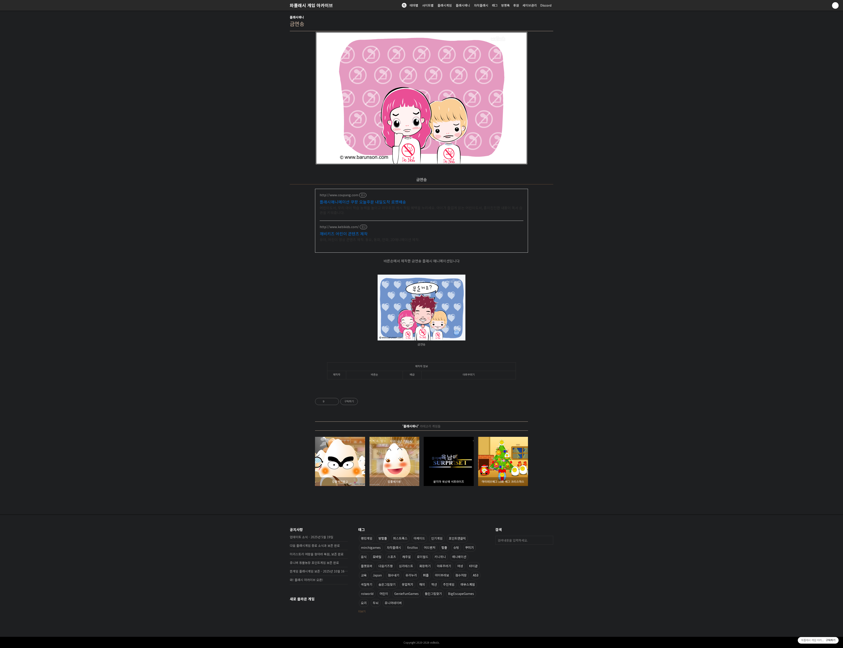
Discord (545, 5)
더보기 (362, 611)
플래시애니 (463, 5)
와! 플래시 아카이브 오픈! (306, 580)
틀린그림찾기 (433, 593)
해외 (422, 584)
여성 (460, 566)
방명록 (505, 5)
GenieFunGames (406, 593)
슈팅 (456, 547)
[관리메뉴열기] (835, 5)
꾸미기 (469, 547)
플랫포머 (366, 566)
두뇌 (375, 603)
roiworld (367, 593)
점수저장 (461, 575)
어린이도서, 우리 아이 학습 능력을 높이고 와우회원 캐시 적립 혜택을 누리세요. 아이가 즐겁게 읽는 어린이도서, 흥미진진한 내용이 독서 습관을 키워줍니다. (421, 210)
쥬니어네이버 (393, 603)
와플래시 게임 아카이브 (311, 5)
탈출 (444, 547)
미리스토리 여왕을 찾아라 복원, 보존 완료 (317, 554)
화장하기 (425, 566)
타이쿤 (473, 566)
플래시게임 (445, 5)
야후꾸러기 (444, 566)
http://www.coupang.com (339, 195)
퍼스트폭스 (400, 538)
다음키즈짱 (385, 566)
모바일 (377, 556)
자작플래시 (481, 5)
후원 (516, 5)
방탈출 (382, 538)
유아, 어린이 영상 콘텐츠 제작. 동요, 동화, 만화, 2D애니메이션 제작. (370, 239)
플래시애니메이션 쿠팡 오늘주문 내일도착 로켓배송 (363, 201)
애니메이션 (459, 556)
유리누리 (411, 575)
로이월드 (422, 556)
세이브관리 (529, 5)
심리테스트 (406, 566)
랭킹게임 (366, 538)
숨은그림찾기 (387, 584)
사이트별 (428, 5)
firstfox (412, 547)
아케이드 (419, 538)
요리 (364, 603)
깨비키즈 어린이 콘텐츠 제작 (344, 233)
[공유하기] (328, 401)
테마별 (414, 5)
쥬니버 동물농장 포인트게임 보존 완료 (314, 562)
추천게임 (448, 584)
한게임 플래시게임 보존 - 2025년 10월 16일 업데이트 (319, 571)
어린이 (384, 593)
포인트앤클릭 (457, 538)
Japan (377, 575)
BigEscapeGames (461, 593)
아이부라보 (442, 575)
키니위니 (440, 556)
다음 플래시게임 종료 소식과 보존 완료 (315, 545)
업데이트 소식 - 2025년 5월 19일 (311, 537)
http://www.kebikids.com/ (339, 227)
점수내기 (393, 575)
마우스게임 (468, 584)
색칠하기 (366, 584)
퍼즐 (426, 575)
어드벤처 (429, 547)
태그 (495, 5)
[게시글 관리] (334, 401)
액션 (434, 584)
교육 (364, 575)
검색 (549, 540)
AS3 (475, 575)
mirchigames (371, 547)
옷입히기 (407, 584)
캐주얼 (406, 556)
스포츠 (391, 556)
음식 (364, 556)
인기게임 (437, 538)
